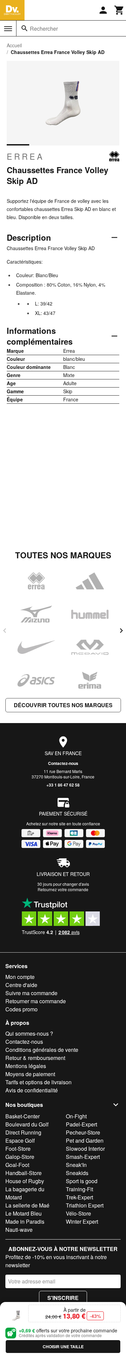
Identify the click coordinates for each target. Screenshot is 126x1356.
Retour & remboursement (35, 1058)
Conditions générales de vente (41, 1050)
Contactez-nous (63, 763)
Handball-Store (23, 1173)
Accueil (14, 45)
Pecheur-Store (83, 1132)
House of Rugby (24, 1181)
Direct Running (23, 1132)
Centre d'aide (21, 985)
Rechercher (44, 28)
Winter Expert (82, 1221)
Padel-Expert (81, 1124)
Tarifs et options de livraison (38, 1082)
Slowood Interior (85, 1148)
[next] (121, 630)
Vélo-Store (78, 1213)
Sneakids (77, 1173)
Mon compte (20, 977)
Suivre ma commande (31, 993)
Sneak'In (76, 1165)
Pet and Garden (84, 1140)
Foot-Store (18, 1148)
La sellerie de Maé (27, 1205)
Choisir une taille (63, 1347)
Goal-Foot (17, 1165)
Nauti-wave (19, 1229)
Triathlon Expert (84, 1205)
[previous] (4, 630)
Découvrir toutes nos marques (63, 705)
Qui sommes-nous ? (29, 1033)
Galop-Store (19, 1157)
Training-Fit (79, 1189)
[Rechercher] (24, 28)
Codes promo (21, 1009)
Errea (25, 156)
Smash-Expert (83, 1157)
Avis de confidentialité (31, 1090)
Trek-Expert (79, 1197)
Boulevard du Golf (26, 1124)
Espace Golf (20, 1140)
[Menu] (8, 29)
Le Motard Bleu (23, 1213)
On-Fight (76, 1116)
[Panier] (119, 10)
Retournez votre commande (63, 889)
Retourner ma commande (35, 1001)
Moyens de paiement (30, 1074)
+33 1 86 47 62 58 (63, 785)
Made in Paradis (24, 1221)
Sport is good (81, 1181)
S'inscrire (63, 1298)
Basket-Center (22, 1116)
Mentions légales (25, 1066)
